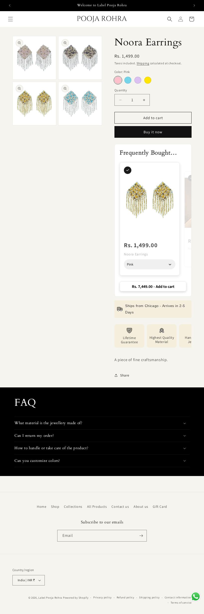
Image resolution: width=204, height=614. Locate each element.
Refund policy (125, 597)
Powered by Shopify (76, 597)
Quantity (120, 90)
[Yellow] (147, 80)
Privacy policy (102, 597)
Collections (73, 506)
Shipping (143, 63)
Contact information (178, 597)
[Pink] (117, 80)
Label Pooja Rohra (50, 597)
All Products (97, 506)
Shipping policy (149, 597)
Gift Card (160, 506)
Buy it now (153, 132)
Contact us (120, 506)
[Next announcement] (194, 5)
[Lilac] (137, 80)
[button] (10, 19)
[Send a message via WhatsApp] (196, 596)
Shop (55, 506)
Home (41, 506)
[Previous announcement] (9, 5)
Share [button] (124, 375)
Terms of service (181, 602)
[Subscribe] (141, 536)
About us (141, 506)
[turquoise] (127, 80)
